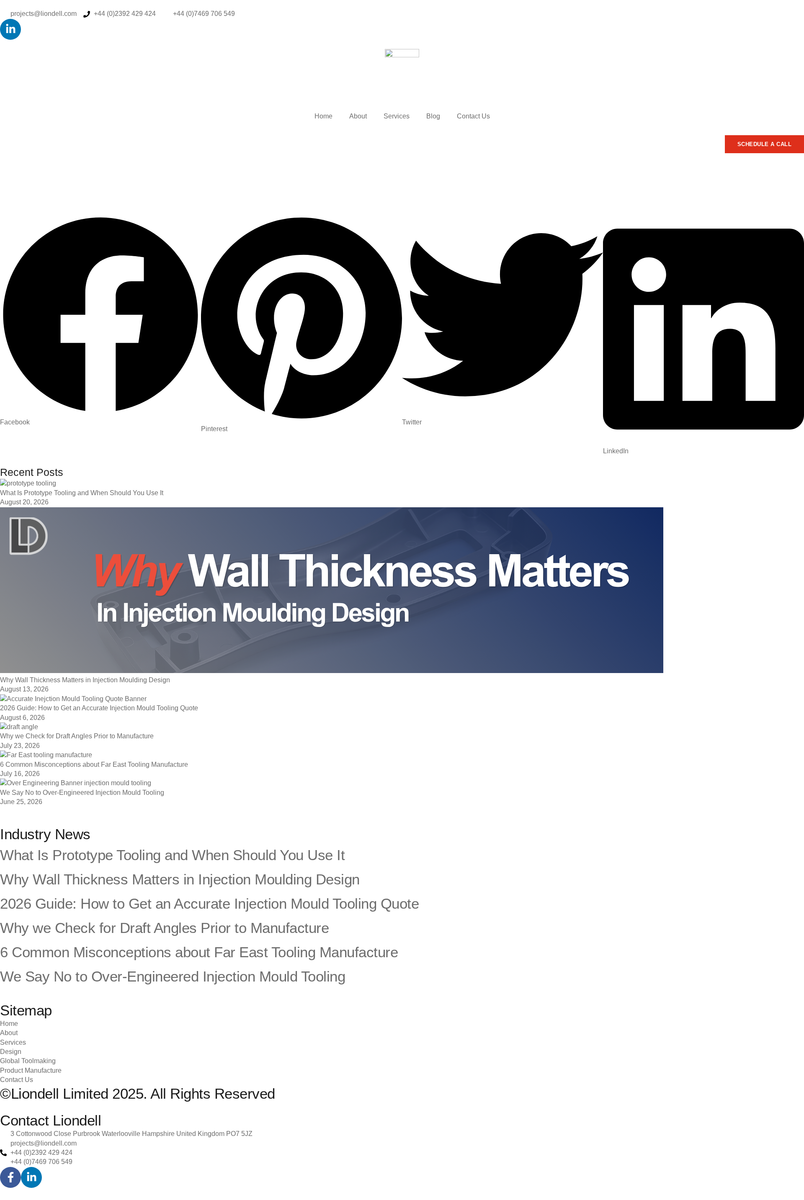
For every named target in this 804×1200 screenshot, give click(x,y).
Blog (433, 116)
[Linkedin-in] (10, 29)
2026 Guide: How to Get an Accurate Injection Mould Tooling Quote (99, 708)
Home (323, 116)
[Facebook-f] (10, 1177)
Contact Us (473, 116)
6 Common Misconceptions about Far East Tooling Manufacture (94, 764)
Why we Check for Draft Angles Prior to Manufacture (77, 736)
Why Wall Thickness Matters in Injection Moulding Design (85, 680)
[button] (100, 320)
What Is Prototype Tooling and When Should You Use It (81, 492)
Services (397, 116)
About (358, 116)
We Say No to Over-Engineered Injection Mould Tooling (82, 792)
